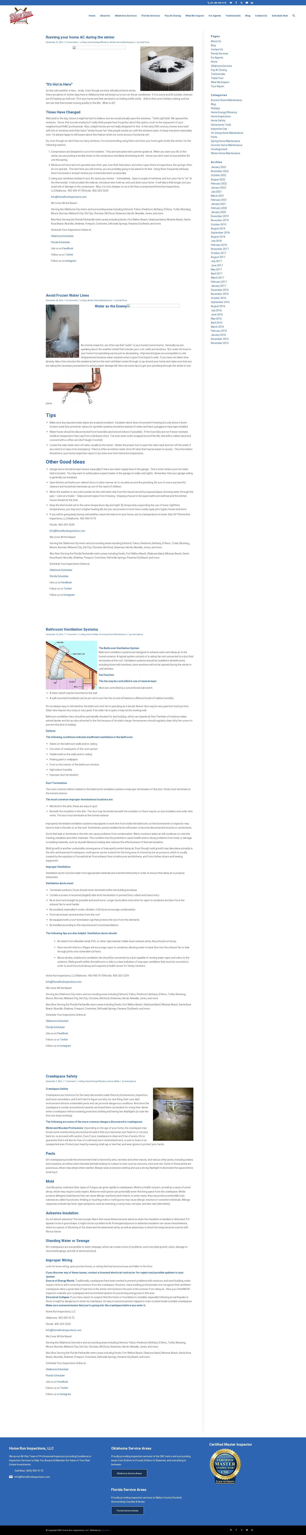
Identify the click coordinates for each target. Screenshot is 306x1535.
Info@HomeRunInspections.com (69, 197)
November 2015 (220, 343)
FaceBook (68, 248)
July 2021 (216, 192)
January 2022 (218, 188)
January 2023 (218, 167)
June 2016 (217, 314)
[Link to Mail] (230, 2)
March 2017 (217, 278)
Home (214, 62)
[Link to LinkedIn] (252, 2)
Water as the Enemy (111, 306)
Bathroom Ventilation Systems (72, 629)
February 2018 (219, 245)
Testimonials (218, 74)
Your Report (217, 86)
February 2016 (219, 331)
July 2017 (216, 261)
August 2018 (218, 237)
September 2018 (220, 233)
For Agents (217, 58)
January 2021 (218, 204)
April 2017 (216, 274)
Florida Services (219, 53)
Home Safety (92, 634)
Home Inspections (221, 116)
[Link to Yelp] (257, 2)
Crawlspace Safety (61, 1076)
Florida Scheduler (60, 242)
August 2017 (218, 257)
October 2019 (218, 224)
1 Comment (71, 634)
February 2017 (219, 282)
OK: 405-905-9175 (218, 2)
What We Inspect (220, 82)
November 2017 (220, 249)
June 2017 (217, 265)
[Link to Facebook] (236, 2)
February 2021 (219, 200)
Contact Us (217, 49)
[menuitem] (216, 3)
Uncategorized (219, 149)
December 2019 (220, 216)
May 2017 (216, 269)
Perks (214, 137)
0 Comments (72, 42)
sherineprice (137, 634)
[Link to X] (241, 2)
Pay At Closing (219, 70)
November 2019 (220, 220)
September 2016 (220, 302)
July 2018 (216, 241)
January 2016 (218, 335)
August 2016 (218, 306)
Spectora (105, 1530)
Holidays (215, 108)
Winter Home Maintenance (122, 42)
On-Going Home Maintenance (112, 634)
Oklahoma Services (221, 66)
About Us (216, 41)
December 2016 (220, 290)
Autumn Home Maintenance (226, 100)
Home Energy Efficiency (98, 42)
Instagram (70, 261)
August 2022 (218, 179)
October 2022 (218, 175)
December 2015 (220, 339)
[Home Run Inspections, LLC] (21, 15)
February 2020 (219, 208)
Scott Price (144, 42)
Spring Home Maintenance (225, 141)
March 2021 (217, 196)
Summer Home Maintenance (226, 145)
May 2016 (216, 319)
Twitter (69, 255)
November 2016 (220, 294)
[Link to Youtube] (246, 2)
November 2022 (220, 171)
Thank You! (217, 78)
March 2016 (217, 327)
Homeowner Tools (221, 125)
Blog (85, 42)
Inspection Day (219, 129)
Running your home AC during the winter (80, 37)
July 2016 (216, 310)
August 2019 (218, 229)
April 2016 (216, 323)
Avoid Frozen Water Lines (67, 295)
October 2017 (218, 253)
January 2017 (218, 286)
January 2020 (218, 212)
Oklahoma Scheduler (62, 236)
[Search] (293, 15)
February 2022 (219, 184)
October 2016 (218, 298)
